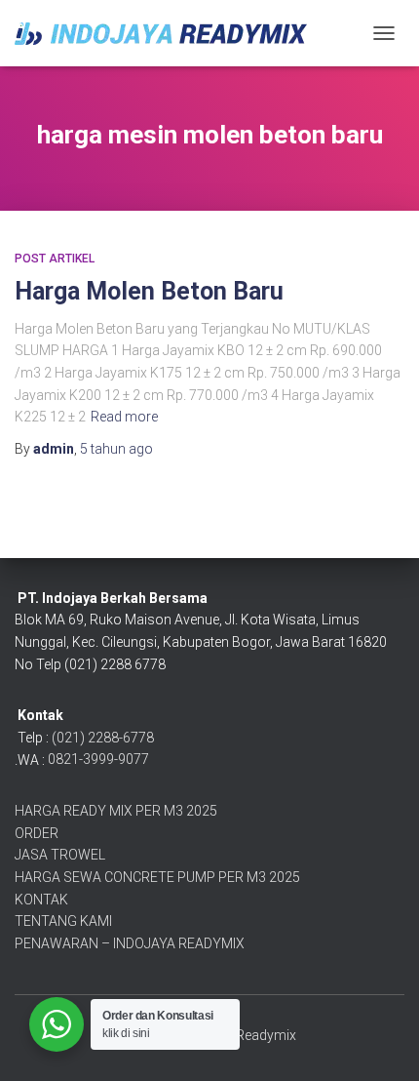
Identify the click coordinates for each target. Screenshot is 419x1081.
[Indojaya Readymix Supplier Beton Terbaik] (168, 33)
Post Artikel (55, 258)
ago (116, 449)
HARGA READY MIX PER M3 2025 (116, 811)
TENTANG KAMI (63, 921)
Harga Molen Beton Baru (149, 291)
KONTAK (41, 899)
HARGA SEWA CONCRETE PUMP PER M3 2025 (157, 877)
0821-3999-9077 (98, 759)
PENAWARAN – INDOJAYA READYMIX (130, 943)
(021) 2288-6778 (103, 737)
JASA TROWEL (60, 854)
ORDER (36, 833)
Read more (124, 416)
